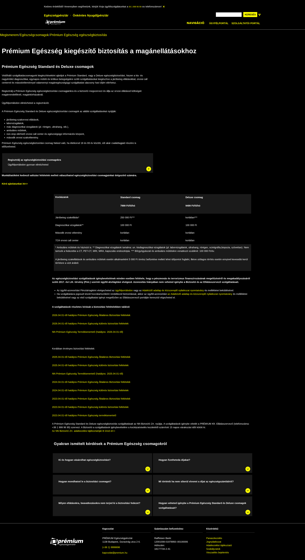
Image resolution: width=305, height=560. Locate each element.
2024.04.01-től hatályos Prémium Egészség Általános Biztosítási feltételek (91, 382)
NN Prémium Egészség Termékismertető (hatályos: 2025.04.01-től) (87, 373)
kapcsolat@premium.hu (114, 552)
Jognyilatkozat (213, 541)
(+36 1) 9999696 (111, 547)
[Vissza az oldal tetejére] (7, 553)
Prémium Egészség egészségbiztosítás (78, 35)
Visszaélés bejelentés (217, 552)
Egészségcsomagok (34, 35)
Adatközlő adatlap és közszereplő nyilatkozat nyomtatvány (173, 290)
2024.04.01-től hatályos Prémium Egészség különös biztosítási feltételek (90, 390)
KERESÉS (250, 14)
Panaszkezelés (214, 538)
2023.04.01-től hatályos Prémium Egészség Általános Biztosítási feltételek (91, 398)
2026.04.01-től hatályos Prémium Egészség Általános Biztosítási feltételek (91, 315)
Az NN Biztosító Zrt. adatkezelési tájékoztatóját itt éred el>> (83, 431)
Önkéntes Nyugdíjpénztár (91, 15)
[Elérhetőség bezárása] (163, 7)
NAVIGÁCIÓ (195, 23)
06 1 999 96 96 (135, 7)
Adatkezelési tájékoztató (219, 545)
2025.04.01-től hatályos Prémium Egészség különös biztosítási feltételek (90, 365)
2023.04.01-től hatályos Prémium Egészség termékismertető (84, 415)
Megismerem (9, 35)
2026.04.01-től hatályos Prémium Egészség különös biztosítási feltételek (90, 323)
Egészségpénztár (56, 15)
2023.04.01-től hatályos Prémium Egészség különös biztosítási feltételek (90, 407)
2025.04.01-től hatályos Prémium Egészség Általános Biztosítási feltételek (91, 357)
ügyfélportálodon (124, 290)
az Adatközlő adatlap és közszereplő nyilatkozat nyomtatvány (200, 294)
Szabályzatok (213, 549)
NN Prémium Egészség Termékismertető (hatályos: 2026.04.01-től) (87, 332)
